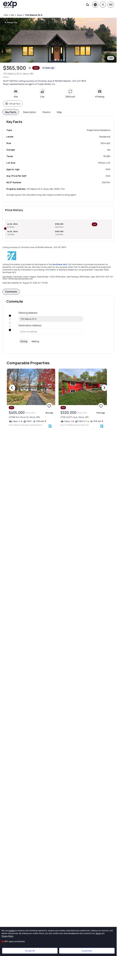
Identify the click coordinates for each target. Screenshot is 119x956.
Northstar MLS (60, 264)
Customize (87, 950)
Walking (35, 341)
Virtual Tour (14, 103)
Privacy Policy (7, 936)
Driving (23, 341)
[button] (30, 68)
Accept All (30, 950)
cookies (11, 931)
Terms (98, 933)
